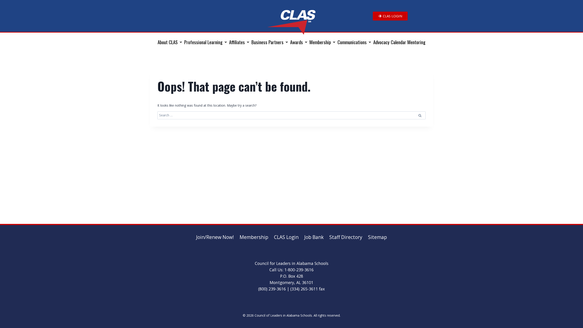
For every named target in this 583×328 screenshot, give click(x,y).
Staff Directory (345, 237)
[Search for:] (291, 115)
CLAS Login (286, 237)
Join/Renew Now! (215, 237)
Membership (254, 237)
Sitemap (377, 237)
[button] (170, 42)
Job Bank (314, 237)
